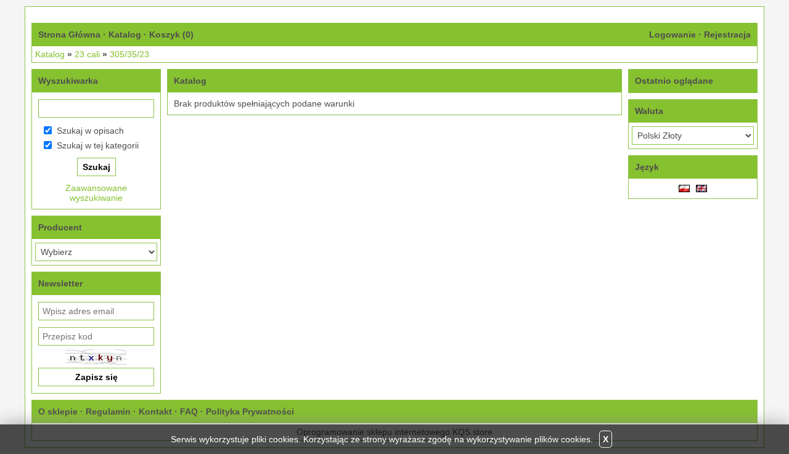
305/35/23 (129, 54)
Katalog (124, 34)
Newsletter (60, 283)
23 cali (87, 54)
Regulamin (108, 411)
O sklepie (58, 411)
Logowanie (672, 34)
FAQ (189, 411)
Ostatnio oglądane (674, 81)
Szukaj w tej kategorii (98, 145)
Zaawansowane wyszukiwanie (96, 193)
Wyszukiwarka (68, 81)
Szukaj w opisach (90, 131)
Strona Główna (69, 34)
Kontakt (155, 411)
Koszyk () (171, 34)
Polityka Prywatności (250, 411)
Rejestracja (727, 34)
